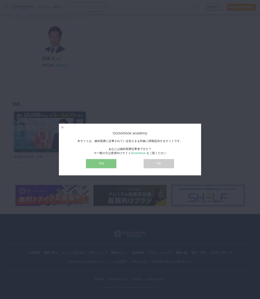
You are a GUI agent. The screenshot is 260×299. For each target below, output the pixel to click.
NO (159, 163)
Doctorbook (138, 153)
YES (101, 163)
